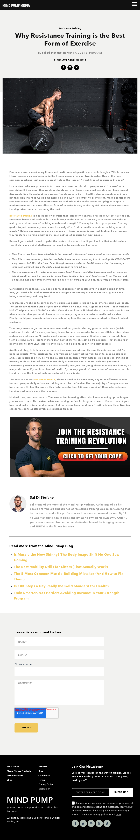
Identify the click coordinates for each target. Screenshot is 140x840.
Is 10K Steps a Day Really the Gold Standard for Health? (61, 586)
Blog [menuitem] (40, 771)
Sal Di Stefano (52, 53)
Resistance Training (70, 28)
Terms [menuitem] (41, 779)
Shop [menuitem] (9, 779)
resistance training (45, 379)
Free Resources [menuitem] (15, 775)
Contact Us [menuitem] (44, 775)
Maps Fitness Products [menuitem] (19, 771)
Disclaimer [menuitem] (44, 788)
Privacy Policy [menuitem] (45, 784)
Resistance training (20, 215)
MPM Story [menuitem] (13, 766)
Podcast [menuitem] (42, 766)
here (118, 814)
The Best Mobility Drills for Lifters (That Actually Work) (61, 567)
